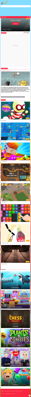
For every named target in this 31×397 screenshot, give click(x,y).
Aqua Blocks (15, 384)
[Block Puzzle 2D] (15, 213)
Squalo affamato (15, 287)
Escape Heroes (3, 120)
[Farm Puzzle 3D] (15, 192)
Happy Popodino (4, 161)
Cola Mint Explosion (4, 242)
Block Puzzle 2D (4, 222)
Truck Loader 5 (3, 182)
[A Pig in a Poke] (15, 79)
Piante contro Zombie (15, 345)
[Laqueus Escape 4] (15, 254)
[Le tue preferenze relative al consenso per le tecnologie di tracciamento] (29, 395)
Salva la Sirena (3, 141)
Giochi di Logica (4, 29)
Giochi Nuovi (3, 269)
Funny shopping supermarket (15, 307)
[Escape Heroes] (15, 110)
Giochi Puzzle (9, 29)
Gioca (15, 23)
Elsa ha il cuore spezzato (15, 365)
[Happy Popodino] (15, 151)
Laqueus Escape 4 (4, 263)
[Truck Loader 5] (15, 172)
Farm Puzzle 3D (4, 202)
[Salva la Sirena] (15, 131)
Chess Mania (15, 326)
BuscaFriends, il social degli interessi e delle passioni (8, 393)
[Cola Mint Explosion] (15, 233)
